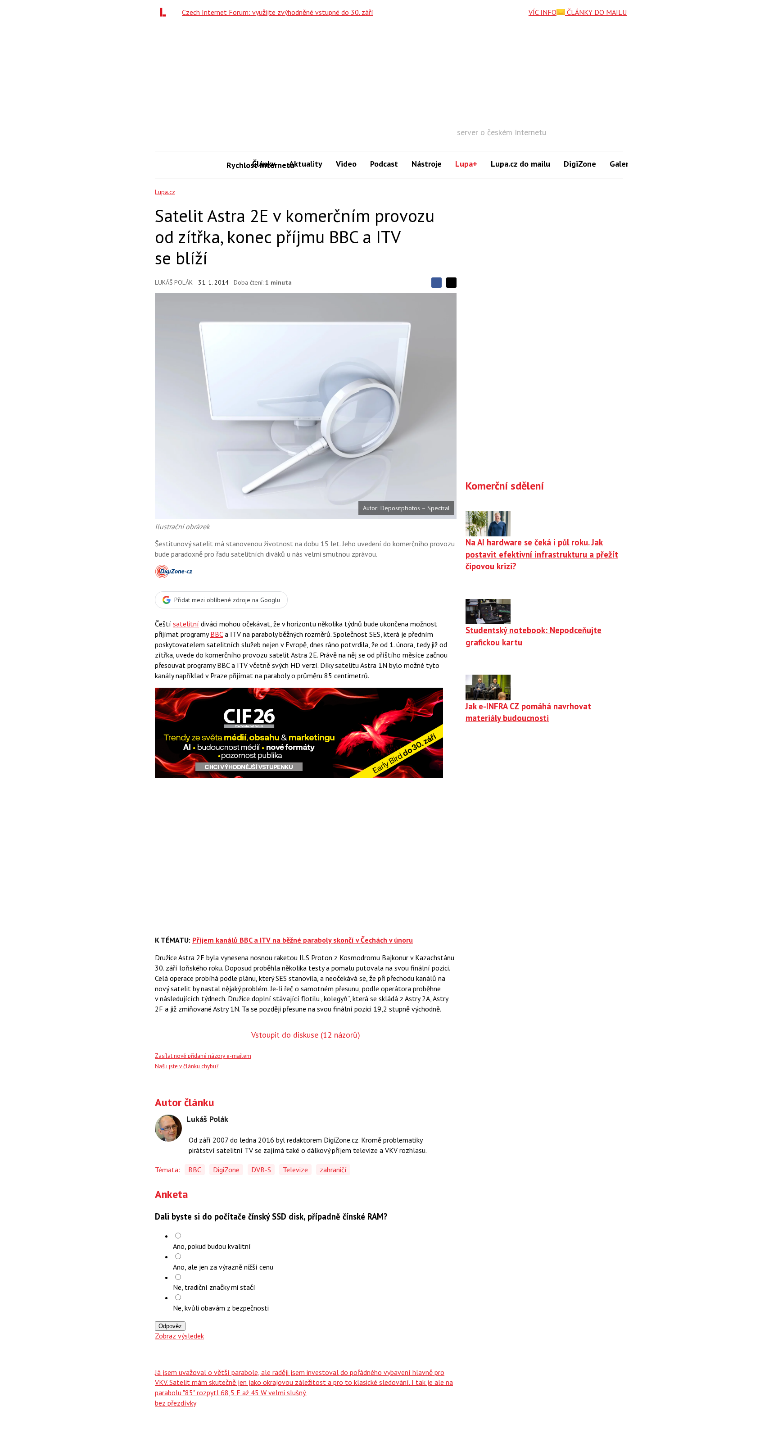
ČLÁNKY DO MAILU (596, 12)
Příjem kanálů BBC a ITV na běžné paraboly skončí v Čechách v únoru (302, 939)
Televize (295, 1169)
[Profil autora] (168, 1128)
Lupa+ (466, 164)
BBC (216, 634)
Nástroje (427, 164)
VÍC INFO (542, 12)
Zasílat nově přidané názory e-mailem (203, 1056)
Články (264, 164)
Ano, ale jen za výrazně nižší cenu (223, 1266)
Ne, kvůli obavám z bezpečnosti (221, 1307)
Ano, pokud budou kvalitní (212, 1246)
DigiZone (580, 164)
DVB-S (261, 1169)
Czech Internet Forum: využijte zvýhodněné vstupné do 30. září (277, 12)
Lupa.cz (165, 192)
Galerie (622, 164)
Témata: (167, 1169)
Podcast (384, 164)
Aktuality (305, 164)
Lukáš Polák (174, 282)
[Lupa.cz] (165, 12)
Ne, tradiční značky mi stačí (214, 1287)
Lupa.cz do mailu (520, 164)
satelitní (186, 623)
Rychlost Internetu (235, 165)
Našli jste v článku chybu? (186, 1066)
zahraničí (333, 1169)
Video (346, 164)
